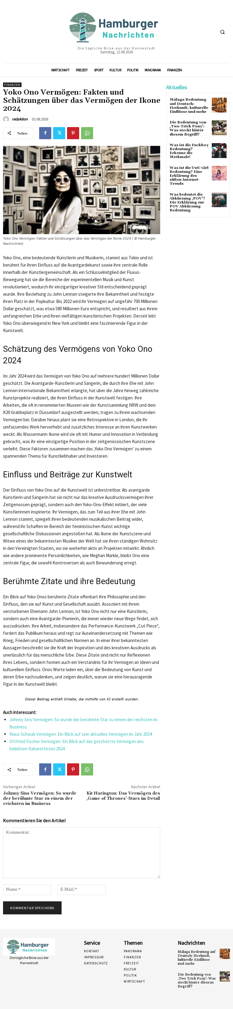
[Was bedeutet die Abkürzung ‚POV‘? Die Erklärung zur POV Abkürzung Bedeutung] (219, 200)
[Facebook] (45, 133)
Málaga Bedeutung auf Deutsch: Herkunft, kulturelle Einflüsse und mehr (189, 105)
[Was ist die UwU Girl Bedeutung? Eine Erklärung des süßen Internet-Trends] (219, 173)
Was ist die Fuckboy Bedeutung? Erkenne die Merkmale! (189, 151)
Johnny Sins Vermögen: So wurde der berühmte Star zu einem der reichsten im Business (39, 798)
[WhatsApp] (87, 133)
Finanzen (12, 85)
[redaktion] (7, 119)
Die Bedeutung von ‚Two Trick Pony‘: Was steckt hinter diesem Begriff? (188, 128)
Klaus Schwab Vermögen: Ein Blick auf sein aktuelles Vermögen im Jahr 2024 (80, 734)
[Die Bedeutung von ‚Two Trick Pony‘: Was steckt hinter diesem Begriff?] (219, 127)
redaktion (20, 119)
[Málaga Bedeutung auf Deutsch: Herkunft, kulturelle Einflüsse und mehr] (219, 105)
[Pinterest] (73, 133)
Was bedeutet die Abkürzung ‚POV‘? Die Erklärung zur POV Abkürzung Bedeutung (187, 202)
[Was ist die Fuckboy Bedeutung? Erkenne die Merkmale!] (219, 150)
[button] (222, 31)
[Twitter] (59, 133)
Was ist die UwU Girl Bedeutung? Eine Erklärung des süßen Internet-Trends (189, 176)
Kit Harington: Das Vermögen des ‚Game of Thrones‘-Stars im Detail (123, 796)
